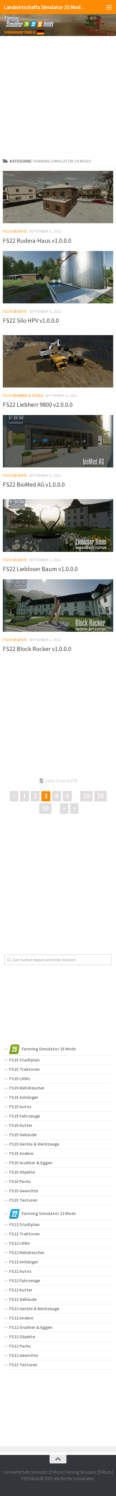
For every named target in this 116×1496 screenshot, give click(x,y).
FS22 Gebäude (23, 1299)
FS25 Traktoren (24, 1069)
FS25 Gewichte (23, 1190)
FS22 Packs (20, 1346)
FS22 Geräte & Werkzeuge (34, 1308)
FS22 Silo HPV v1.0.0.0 (31, 320)
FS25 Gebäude (23, 1134)
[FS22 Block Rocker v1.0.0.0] (58, 605)
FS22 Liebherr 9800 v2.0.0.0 (38, 404)
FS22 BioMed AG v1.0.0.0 (34, 484)
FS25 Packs (20, 1181)
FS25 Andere (21, 1153)
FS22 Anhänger (23, 1262)
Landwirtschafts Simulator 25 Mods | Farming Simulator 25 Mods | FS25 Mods (45, 7)
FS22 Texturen (23, 1364)
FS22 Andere (21, 1318)
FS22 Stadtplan (24, 1224)
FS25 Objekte (22, 1172)
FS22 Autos (20, 1271)
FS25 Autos (20, 1106)
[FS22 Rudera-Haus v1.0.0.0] (58, 197)
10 (86, 795)
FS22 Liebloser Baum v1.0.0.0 (40, 569)
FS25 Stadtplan (24, 1060)
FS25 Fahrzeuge (24, 1116)
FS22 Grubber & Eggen (30, 1327)
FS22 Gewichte (23, 1355)
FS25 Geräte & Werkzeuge (34, 1144)
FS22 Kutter (20, 1290)
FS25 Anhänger (23, 1097)
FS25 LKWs (19, 1078)
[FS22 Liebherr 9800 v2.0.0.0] (58, 361)
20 (100, 795)
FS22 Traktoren (24, 1234)
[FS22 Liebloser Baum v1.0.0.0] (58, 525)
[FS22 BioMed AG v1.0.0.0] (58, 441)
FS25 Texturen (23, 1200)
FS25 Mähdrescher (26, 1088)
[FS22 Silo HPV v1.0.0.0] (58, 277)
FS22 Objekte (22, 1336)
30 (45, 808)
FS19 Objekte (15, 231)
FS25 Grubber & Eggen (30, 1162)
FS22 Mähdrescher (26, 1252)
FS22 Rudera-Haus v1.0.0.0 (37, 240)
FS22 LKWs (19, 1243)
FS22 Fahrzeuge (24, 1280)
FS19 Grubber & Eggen (23, 395)
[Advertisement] (58, 95)
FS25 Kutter (20, 1125)
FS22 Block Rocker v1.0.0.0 (37, 649)
